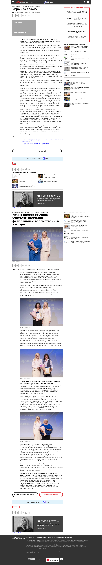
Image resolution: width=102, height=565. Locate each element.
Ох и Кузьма (22, 174)
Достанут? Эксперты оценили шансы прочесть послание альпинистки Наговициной (80, 74)
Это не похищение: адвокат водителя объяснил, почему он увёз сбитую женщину (77, 18)
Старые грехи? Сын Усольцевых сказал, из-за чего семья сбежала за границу (80, 58)
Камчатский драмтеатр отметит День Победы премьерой (52, 180)
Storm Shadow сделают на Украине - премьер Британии (79, 88)
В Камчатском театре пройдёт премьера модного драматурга (27, 185)
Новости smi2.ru (17, 207)
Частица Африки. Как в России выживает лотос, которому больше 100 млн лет (79, 53)
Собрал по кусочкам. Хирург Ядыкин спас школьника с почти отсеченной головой (80, 232)
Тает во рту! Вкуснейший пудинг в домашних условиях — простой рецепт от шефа (79, 47)
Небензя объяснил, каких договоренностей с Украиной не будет (78, 83)
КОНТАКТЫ (50, 537)
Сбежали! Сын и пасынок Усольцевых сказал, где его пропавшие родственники (80, 242)
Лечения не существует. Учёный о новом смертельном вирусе (79, 68)
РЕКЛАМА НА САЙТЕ (30, 537)
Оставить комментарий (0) (51, 494)
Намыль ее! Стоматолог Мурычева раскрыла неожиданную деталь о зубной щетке (79, 237)
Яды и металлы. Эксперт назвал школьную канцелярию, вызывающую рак (79, 227)
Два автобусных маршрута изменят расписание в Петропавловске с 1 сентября (76, 31)
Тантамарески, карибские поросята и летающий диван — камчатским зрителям (52, 176)
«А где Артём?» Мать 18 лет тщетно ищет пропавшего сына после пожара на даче (79, 63)
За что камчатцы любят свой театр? (35, 145)
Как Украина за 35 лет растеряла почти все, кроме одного (78, 98)
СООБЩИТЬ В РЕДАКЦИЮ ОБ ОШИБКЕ (63, 537)
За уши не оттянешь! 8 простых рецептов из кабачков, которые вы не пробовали (80, 216)
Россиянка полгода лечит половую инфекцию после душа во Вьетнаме (76, 12)
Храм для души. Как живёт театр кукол (36, 143)
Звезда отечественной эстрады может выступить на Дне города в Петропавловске (77, 25)
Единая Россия (16, 261)
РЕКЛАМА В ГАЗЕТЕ (41, 537)
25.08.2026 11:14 (16, 212)
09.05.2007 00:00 (16, 6)
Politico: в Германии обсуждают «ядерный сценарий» (78, 93)
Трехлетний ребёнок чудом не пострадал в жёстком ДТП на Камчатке (77, 38)
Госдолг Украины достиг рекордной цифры (79, 104)
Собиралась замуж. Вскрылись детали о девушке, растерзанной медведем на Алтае (79, 221)
